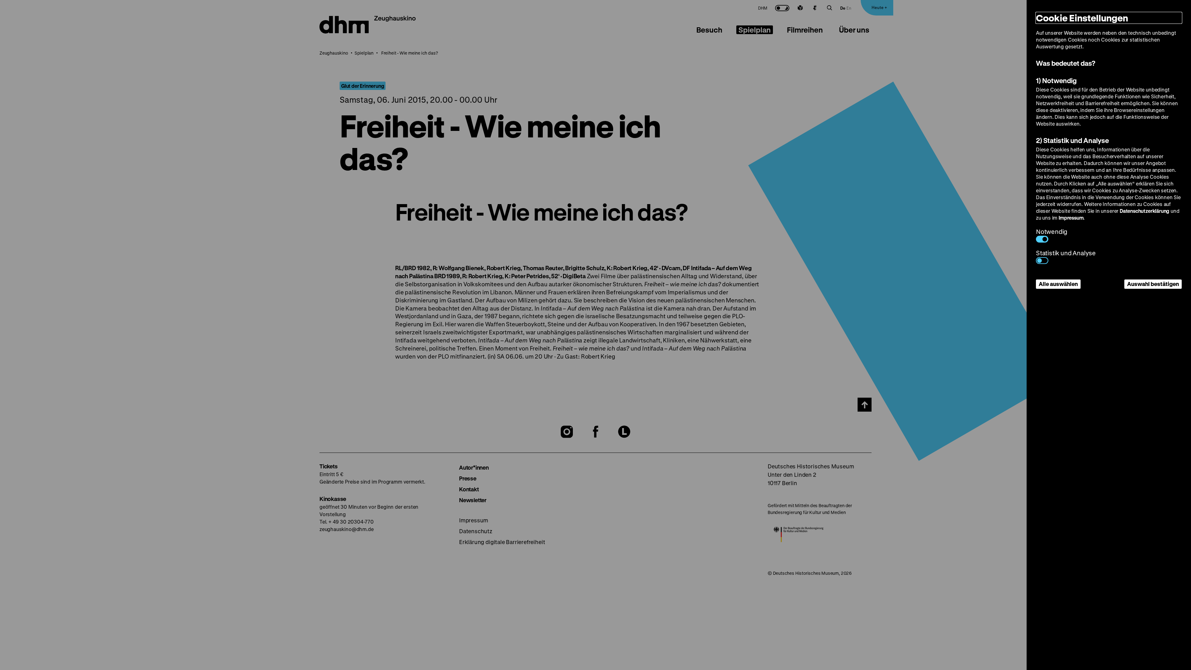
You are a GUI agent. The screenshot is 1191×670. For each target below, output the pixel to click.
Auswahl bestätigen (1153, 284)
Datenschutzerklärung (1144, 211)
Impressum (1071, 218)
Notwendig (1051, 231)
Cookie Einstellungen (1082, 17)
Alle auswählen (1058, 284)
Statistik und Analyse (1066, 253)
